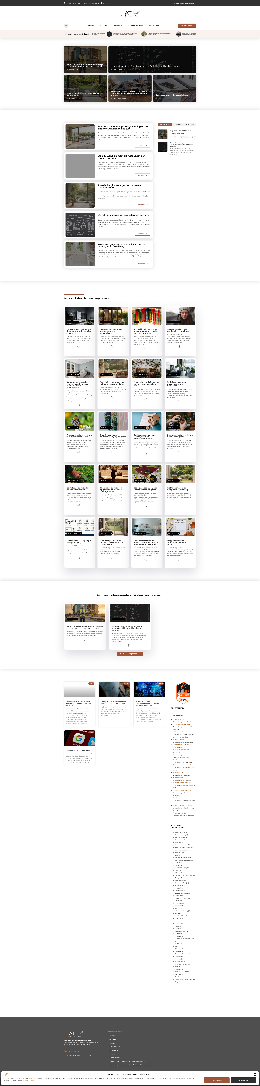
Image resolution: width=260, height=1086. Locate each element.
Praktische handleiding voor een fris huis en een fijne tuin (147, 384)
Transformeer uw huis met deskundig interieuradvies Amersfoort (79, 331)
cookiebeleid (30, 1080)
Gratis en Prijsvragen (182, 893)
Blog (159, 98)
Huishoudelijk (179, 903)
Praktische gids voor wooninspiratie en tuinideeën (176, 384)
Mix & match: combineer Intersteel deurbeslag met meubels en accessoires (146, 542)
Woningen (178, 974)
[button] (255, 1075)
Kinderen (178, 913)
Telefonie (178, 949)
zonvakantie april (181, 813)
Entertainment (180, 880)
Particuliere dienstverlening (184, 938)
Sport (176, 946)
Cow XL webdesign (181, 732)
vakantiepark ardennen (183, 790)
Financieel (178, 885)
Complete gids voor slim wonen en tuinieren (78, 489)
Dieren (177, 870)
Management (179, 921)
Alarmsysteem (180, 837)
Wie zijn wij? (118, 26)
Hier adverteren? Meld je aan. (183, 744)
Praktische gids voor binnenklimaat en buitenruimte (144, 34)
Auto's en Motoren (181, 845)
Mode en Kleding (180, 931)
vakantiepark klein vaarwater (185, 798)
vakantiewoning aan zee (183, 805)
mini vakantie (179, 760)
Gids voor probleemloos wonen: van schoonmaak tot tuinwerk (111, 542)
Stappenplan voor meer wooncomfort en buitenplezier (111, 331)
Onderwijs (178, 936)
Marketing (178, 923)
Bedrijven (178, 852)
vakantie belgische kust (183, 782)
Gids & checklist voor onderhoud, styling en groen (113, 436)
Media (177, 926)
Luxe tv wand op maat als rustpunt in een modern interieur (121, 157)
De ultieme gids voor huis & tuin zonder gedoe (180, 436)
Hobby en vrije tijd (181, 898)
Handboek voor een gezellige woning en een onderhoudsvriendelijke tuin (123, 127)
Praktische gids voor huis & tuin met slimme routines (79, 436)
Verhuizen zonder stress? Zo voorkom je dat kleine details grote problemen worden (181, 34)
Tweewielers (179, 956)
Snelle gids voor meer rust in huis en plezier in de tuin (112, 383)
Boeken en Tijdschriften (183, 857)
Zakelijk (177, 977)
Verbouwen (179, 961)
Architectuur (179, 840)
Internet (177, 908)
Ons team (112, 1039)
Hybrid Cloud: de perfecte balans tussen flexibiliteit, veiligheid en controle (146, 66)
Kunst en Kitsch (180, 916)
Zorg (176, 982)
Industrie (178, 906)
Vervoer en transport (120, 98)
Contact (112, 1054)
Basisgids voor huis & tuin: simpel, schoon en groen (146, 489)
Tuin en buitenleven (182, 954)
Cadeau (177, 865)
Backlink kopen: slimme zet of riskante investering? (127, 1061)
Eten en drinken (180, 883)
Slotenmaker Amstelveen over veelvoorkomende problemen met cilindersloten (78, 385)
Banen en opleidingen (182, 847)
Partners (90, 26)
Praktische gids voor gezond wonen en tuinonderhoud (120, 186)
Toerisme (178, 951)
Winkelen (178, 969)
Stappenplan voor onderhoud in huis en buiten (177, 542)
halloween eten (180, 739)
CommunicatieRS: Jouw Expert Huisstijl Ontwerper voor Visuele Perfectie (78, 703)
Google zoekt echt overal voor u (78, 750)
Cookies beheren (243, 1080)
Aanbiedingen (74, 69)
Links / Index (179, 918)
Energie (177, 878)
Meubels (178, 928)
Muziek (177, 933)
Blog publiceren (114, 1057)
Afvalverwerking (180, 835)
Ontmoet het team (135, 26)
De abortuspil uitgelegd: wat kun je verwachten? (178, 330)
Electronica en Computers (183, 875)
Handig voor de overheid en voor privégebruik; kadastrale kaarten (113, 702)
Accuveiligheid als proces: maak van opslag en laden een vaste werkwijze (146, 331)
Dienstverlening (119, 69)
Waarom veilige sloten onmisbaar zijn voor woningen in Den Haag (122, 245)
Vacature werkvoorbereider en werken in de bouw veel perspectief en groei (85, 65)
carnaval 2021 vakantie (182, 724)
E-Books (177, 873)
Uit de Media (103, 26)
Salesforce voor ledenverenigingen (172, 95)
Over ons (112, 1036)
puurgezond (179, 777)
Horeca (177, 900)
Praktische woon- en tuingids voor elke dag (177, 489)
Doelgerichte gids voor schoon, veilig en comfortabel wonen (144, 437)
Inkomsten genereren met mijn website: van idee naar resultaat (131, 1065)
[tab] (165, 124)
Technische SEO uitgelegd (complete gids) (79, 542)
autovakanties (179, 719)
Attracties (178, 842)
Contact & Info (153, 26)
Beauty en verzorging (182, 850)
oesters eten (179, 772)
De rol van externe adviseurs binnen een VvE (123, 215)
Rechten (177, 944)
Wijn (176, 966)
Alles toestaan (217, 1080)
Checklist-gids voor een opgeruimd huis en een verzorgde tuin (111, 490)
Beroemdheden (114, 1046)
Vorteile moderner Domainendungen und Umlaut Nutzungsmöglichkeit (147, 703)
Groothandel (179, 895)
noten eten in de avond (183, 765)
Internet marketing (74, 533)
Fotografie (178, 888)
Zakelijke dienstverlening (183, 979)
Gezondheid (179, 890)
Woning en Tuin (74, 98)
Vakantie (178, 959)
